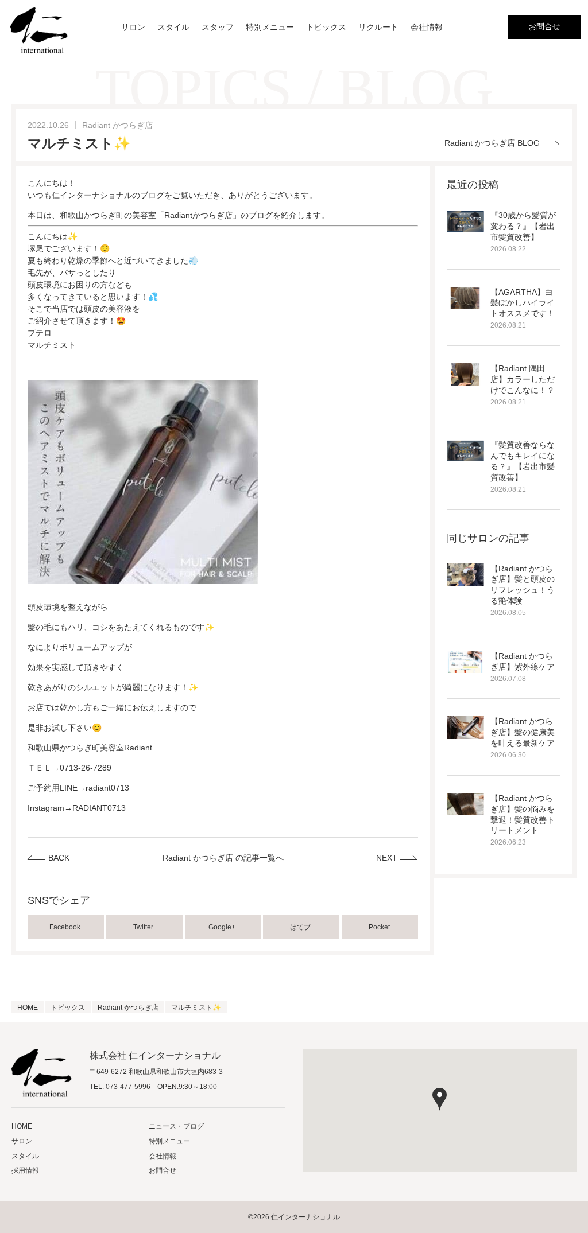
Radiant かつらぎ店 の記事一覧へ (223, 857)
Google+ (222, 927)
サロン (133, 27)
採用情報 (25, 1170)
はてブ (301, 927)
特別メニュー (270, 27)
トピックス (326, 27)
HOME (21, 1126)
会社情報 (427, 27)
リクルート (378, 27)
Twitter (144, 927)
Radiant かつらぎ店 (117, 125)
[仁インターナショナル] (39, 30)
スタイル (173, 27)
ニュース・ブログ (176, 1126)
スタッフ (218, 27)
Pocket (380, 927)
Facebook (65, 927)
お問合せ (544, 26)
